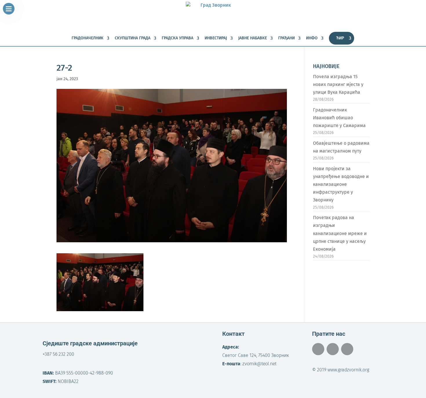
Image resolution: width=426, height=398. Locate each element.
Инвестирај (216, 38)
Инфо (312, 38)
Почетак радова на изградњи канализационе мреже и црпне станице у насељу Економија (340, 233)
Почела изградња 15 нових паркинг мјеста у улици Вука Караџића (338, 84)
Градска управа (177, 38)
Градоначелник (87, 38)
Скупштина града (132, 38)
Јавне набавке (252, 38)
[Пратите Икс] (333, 349)
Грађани (286, 38)
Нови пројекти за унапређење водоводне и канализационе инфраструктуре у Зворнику (341, 184)
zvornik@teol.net (259, 363)
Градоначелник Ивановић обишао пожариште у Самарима (339, 117)
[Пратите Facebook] (318, 349)
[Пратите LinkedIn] (347, 349)
